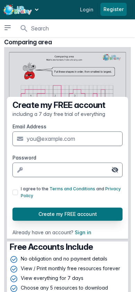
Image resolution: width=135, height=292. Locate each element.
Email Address (29, 126)
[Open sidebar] (7, 27)
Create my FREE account (67, 214)
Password (24, 158)
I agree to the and (71, 192)
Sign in (83, 232)
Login (86, 9)
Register (114, 9)
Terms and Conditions (72, 188)
